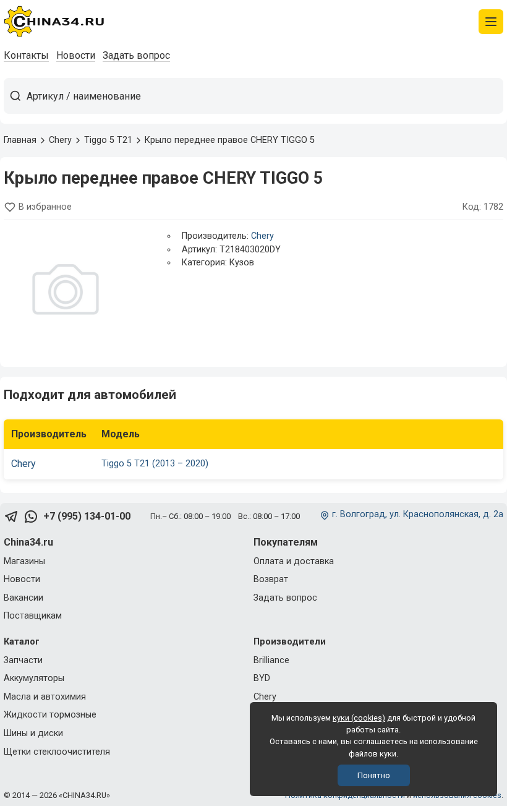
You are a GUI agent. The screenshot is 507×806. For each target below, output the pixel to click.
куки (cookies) (359, 717)
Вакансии (23, 598)
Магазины (24, 561)
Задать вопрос (136, 55)
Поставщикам (33, 616)
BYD (262, 678)
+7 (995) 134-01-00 (86, 516)
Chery (262, 236)
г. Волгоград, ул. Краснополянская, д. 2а (417, 514)
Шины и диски (33, 733)
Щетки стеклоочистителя (57, 752)
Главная (20, 140)
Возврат (271, 579)
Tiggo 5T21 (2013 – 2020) (154, 463)
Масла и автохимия (45, 697)
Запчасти (23, 660)
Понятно (373, 775)
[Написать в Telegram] (11, 517)
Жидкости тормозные (50, 715)
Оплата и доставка (294, 561)
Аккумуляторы (34, 678)
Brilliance (271, 660)
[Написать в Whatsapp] (30, 517)
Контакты (26, 55)
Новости (75, 55)
